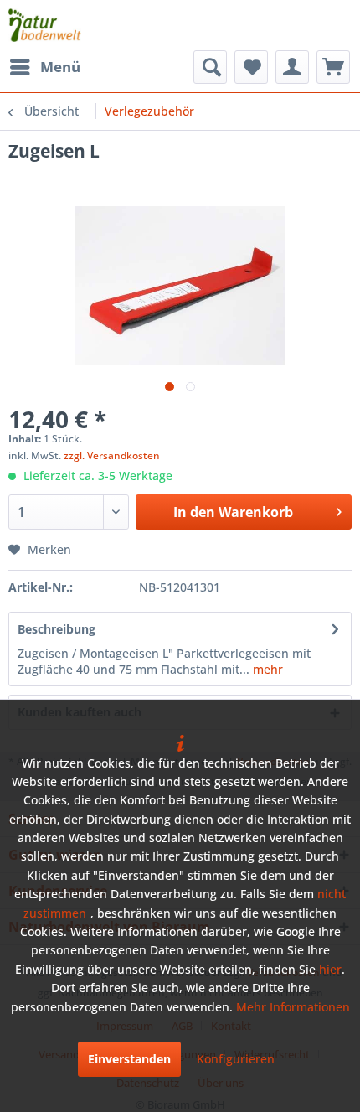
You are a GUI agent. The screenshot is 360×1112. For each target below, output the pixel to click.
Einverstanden (129, 1059)
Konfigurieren (236, 1059)
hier (330, 969)
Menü (60, 66)
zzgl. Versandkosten (112, 455)
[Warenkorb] (333, 67)
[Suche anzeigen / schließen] (210, 67)
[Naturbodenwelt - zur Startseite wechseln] (44, 25)
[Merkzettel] (251, 67)
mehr (266, 669)
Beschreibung (56, 629)
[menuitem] (44, 67)
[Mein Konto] (292, 67)
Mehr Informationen (293, 1007)
